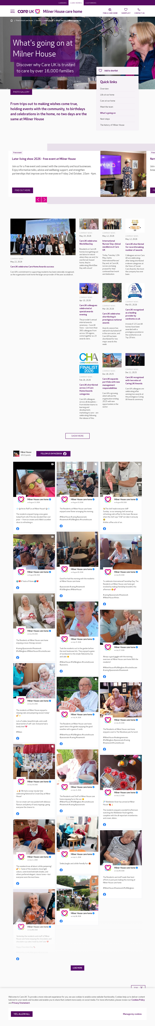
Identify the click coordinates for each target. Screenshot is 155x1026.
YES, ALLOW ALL (22, 1014)
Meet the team (106, 107)
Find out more (22, 190)
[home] (11, 20)
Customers (90, 3)
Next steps (105, 119)
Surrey (38, 20)
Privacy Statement (21, 1003)
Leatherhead (48, 20)
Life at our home (107, 95)
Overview (104, 88)
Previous (38, 199)
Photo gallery (21, 92)
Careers (63, 3)
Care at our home (107, 101)
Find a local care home (24, 20)
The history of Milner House (112, 125)
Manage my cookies (132, 1014)
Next (44, 199)
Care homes (76, 3)
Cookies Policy (138, 1000)
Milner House (61, 20)
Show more (77, 436)
